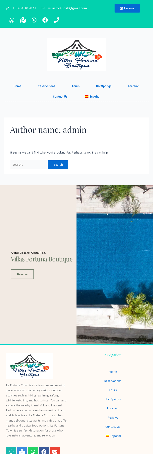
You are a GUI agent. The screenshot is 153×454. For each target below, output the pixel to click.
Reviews (113, 417)
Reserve (22, 274)
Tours (76, 86)
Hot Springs (104, 86)
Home (17, 86)
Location (133, 86)
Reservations (46, 86)
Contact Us (60, 97)
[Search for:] (29, 164)
